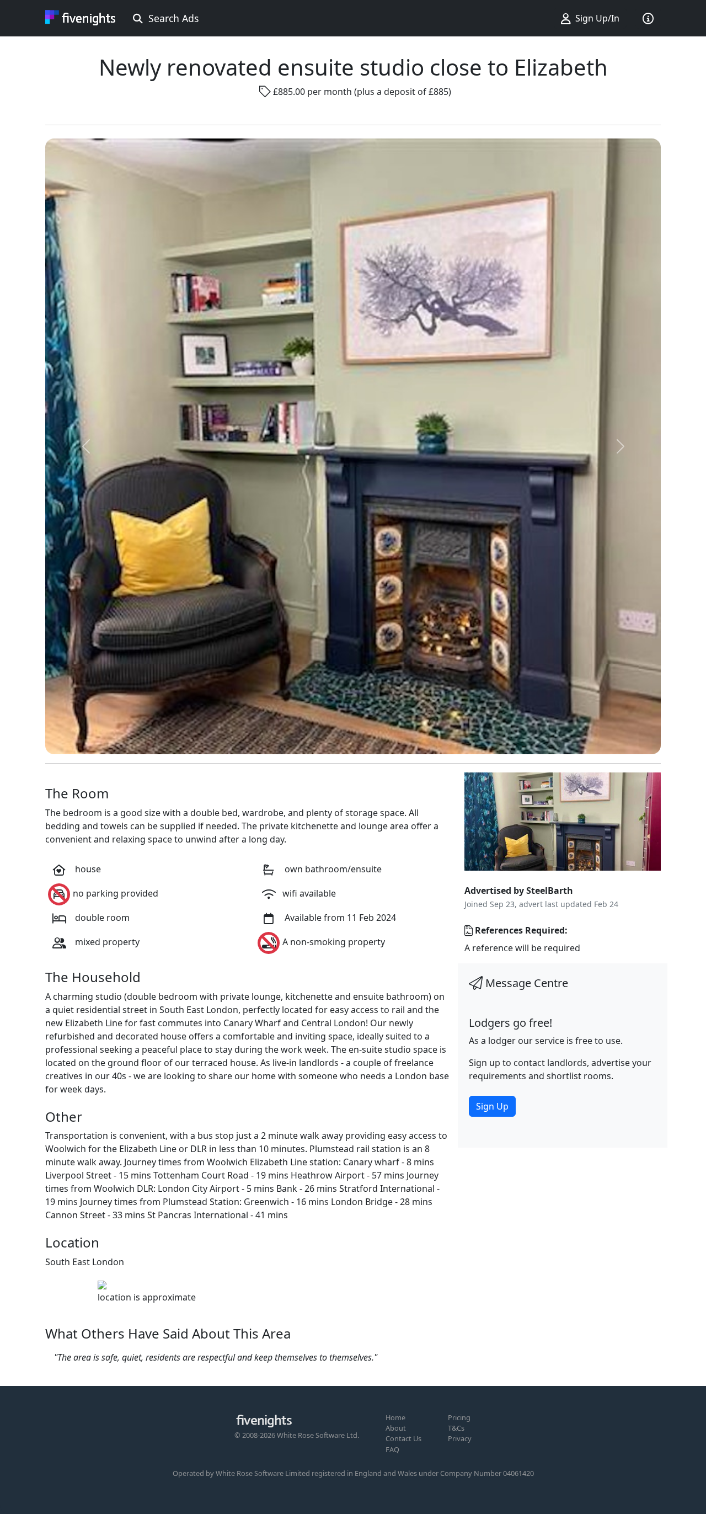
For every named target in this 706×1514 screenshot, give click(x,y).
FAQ (392, 1449)
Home (395, 1417)
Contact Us (403, 1438)
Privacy (460, 1438)
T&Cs (456, 1428)
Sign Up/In (595, 18)
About (396, 1428)
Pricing (459, 1417)
